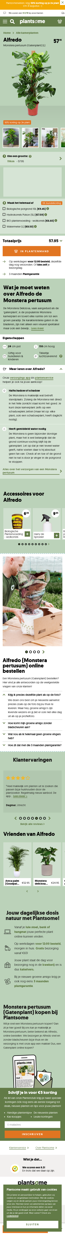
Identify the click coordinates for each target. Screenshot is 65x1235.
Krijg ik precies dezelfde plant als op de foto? (34, 694)
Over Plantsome (45, 1147)
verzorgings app (20, 377)
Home (7, 32)
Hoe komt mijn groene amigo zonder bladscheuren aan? (30, 725)
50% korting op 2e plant (17, 122)
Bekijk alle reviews (31, 824)
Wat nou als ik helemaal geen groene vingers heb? (34, 736)
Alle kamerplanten (27, 32)
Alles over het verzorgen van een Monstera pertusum (30, 471)
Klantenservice (17, 1147)
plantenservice (44, 377)
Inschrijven (32, 1134)
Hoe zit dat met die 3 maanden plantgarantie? (34, 745)
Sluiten (32, 1224)
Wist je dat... (32, 1159)
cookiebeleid (12, 1216)
